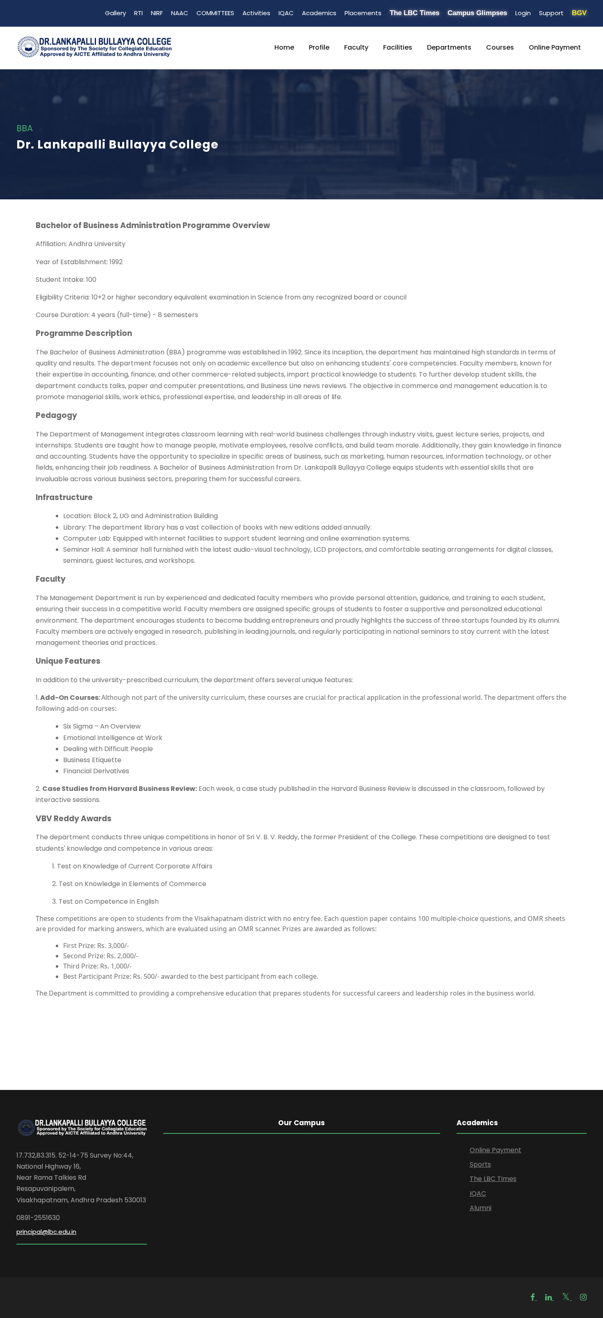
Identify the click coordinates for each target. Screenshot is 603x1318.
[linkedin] (549, 1297)
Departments (449, 47)
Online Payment (555, 47)
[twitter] (567, 1297)
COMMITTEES (215, 13)
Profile (319, 47)
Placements (363, 13)
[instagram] (583, 1297)
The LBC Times (414, 13)
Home (284, 47)
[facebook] (533, 1297)
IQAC (286, 13)
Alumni (480, 1208)
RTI (138, 13)
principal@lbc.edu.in (46, 1231)
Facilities (397, 47)
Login (523, 13)
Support (551, 13)
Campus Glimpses (477, 13)
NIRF (157, 13)
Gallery (115, 13)
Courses (500, 47)
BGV (579, 13)
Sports (480, 1164)
